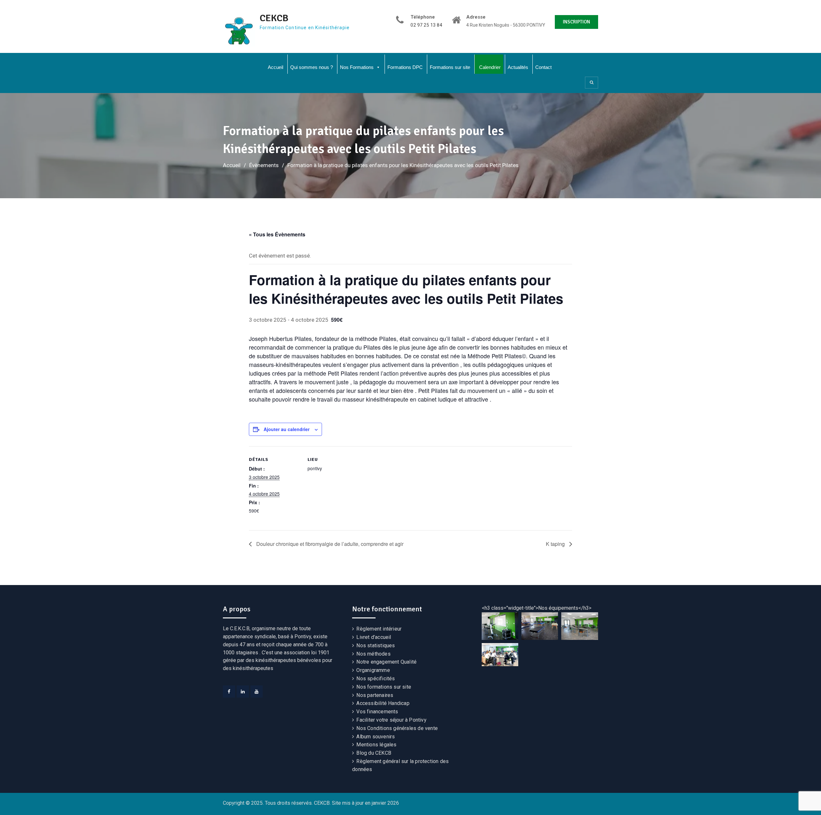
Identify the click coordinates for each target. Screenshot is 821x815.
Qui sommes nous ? (311, 67)
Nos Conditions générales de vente (397, 728)
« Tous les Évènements (277, 234)
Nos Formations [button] (357, 67)
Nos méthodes (373, 654)
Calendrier (490, 67)
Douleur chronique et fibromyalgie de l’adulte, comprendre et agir (329, 544)
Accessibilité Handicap (382, 703)
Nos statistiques (375, 645)
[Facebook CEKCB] (229, 691)
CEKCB (274, 18)
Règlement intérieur (379, 629)
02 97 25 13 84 (426, 25)
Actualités (518, 67)
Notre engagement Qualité (386, 662)
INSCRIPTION (576, 22)
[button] (500, 626)
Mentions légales (376, 745)
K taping (556, 544)
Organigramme (373, 670)
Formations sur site (450, 67)
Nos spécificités (375, 678)
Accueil (275, 67)
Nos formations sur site (383, 687)
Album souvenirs (375, 737)
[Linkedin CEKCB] (243, 691)
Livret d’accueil (373, 637)
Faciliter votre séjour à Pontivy (391, 720)
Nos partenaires (374, 695)
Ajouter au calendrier (286, 429)
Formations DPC (405, 67)
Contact (543, 67)
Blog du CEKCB (373, 753)
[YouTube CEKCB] (256, 691)
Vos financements (377, 712)
